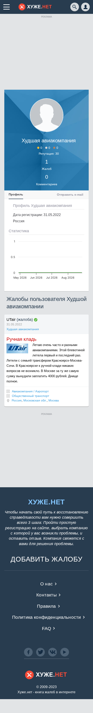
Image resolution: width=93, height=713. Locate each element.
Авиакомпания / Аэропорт (30, 391)
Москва (53, 400)
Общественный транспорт (30, 396)
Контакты (46, 594)
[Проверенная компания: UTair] (35, 320)
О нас (46, 583)
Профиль (16, 194)
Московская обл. (35, 400)
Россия (17, 400)
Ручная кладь (21, 339)
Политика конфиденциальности (46, 617)
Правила (46, 606)
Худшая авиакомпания (22, 329)
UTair (11, 319)
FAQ (46, 628)
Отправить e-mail (70, 194)
